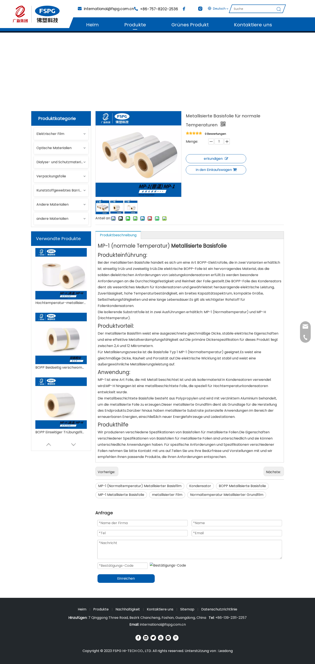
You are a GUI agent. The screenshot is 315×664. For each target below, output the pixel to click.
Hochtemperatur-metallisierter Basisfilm (61, 302)
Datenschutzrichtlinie (219, 609)
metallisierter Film (167, 494)
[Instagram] (199, 8)
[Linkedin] (145, 638)
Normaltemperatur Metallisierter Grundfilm (226, 494)
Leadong (225, 650)
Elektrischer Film (50, 133)
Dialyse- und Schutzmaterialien (62, 162)
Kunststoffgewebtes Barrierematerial (62, 190)
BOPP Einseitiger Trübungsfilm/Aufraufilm (61, 432)
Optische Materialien (54, 147)
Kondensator (200, 485)
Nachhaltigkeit (128, 609)
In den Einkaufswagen (214, 169)
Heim (92, 24)
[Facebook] (184, 8)
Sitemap (187, 609)
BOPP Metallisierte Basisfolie (242, 485)
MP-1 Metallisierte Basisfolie (121, 494)
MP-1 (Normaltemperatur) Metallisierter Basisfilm (140, 485)
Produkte (135, 24)
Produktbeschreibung (118, 235)
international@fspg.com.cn (163, 624)
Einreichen (126, 578)
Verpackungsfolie (51, 176)
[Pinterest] (175, 638)
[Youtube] (161, 638)
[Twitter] (153, 638)
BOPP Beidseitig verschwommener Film (61, 367)
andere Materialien (52, 218)
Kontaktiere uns (253, 24)
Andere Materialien (52, 204)
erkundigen (213, 158)
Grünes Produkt (190, 24)
